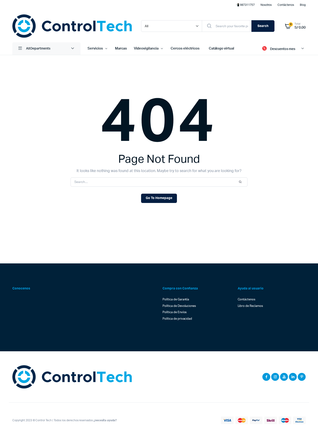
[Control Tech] (72, 26)
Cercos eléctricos (185, 48)
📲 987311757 (245, 4)
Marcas (121, 48)
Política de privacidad (177, 318)
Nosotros (266, 4)
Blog (303, 4)
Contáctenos (285, 4)
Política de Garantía (175, 299)
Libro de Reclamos (250, 306)
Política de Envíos (174, 312)
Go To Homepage (159, 198)
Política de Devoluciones (179, 306)
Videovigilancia (146, 48)
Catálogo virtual (221, 48)
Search (262, 26)
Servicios (95, 48)
